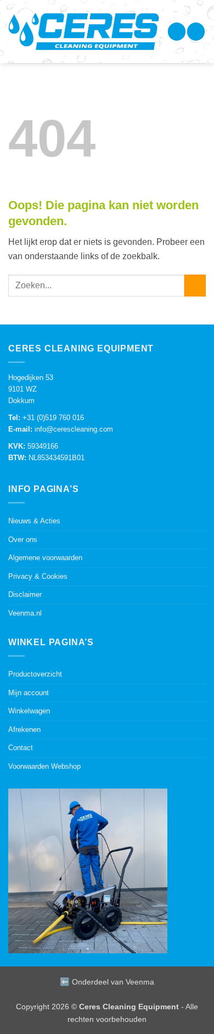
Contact (20, 748)
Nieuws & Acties (34, 521)
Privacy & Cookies (37, 576)
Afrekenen (24, 729)
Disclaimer (25, 594)
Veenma (140, 981)
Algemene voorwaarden (45, 558)
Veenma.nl (25, 613)
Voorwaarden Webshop (44, 766)
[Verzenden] (195, 285)
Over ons (22, 539)
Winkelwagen (29, 711)
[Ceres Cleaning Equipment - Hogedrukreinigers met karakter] (83, 34)
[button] (176, 32)
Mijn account (28, 693)
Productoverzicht (35, 674)
